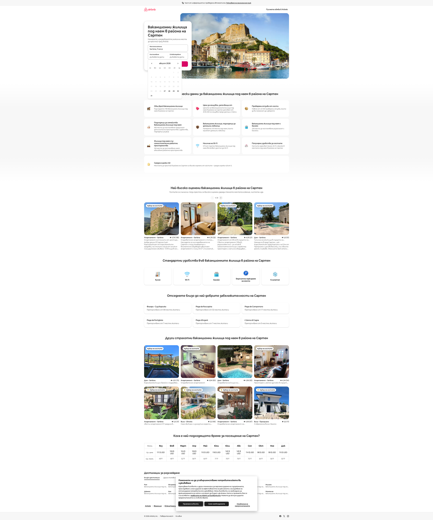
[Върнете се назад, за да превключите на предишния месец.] (151, 63)
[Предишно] (212, 198)
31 (151, 96)
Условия (178, 516)
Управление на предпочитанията (242, 505)
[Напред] (221, 198)
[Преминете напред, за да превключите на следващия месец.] (178, 63)
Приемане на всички (191, 504)
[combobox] (168, 49)
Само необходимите (216, 504)
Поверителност (166, 516)
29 (174, 91)
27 (165, 91)
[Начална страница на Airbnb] (150, 9)
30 (178, 91)
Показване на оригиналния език (238, 3)
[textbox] (158, 57)
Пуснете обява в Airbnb (277, 9)
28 (169, 91)
